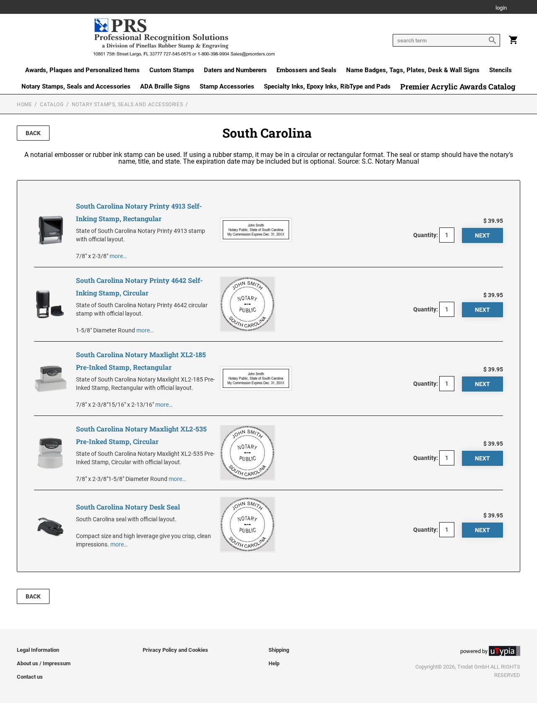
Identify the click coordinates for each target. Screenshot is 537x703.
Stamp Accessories (227, 86)
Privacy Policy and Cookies (175, 650)
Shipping (278, 650)
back (33, 133)
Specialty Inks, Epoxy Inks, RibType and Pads (327, 86)
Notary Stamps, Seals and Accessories (75, 86)
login (501, 8)
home (24, 104)
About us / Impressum (43, 663)
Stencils (500, 70)
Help (273, 663)
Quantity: (425, 235)
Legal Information (38, 650)
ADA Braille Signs (165, 86)
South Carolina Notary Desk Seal (128, 506)
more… (118, 256)
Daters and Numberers (235, 70)
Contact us (30, 677)
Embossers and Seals (306, 70)
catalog (51, 104)
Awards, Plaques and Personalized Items (82, 70)
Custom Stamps (171, 70)
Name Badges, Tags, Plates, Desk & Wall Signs (413, 70)
